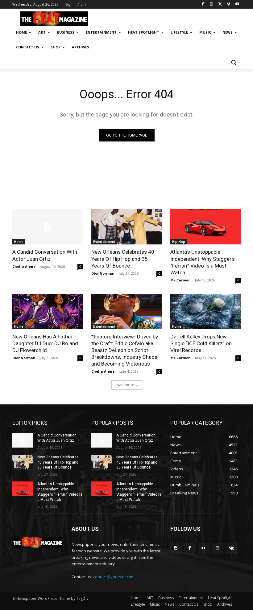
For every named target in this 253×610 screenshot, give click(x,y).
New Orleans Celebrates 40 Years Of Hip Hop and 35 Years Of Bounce (122, 258)
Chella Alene (23, 266)
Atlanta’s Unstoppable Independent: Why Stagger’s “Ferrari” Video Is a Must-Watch (202, 262)
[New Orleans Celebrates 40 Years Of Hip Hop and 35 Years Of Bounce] (126, 226)
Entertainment (104, 241)
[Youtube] (237, 4)
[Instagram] (211, 4)
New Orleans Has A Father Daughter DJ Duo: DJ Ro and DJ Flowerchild (45, 343)
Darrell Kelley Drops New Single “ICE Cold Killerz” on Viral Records (201, 343)
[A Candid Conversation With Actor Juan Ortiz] (47, 226)
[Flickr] (203, 548)
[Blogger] (175, 548)
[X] (220, 4)
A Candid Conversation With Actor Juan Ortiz (44, 255)
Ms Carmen (180, 280)
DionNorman (102, 273)
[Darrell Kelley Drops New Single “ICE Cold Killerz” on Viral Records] (205, 311)
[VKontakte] (231, 548)
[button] (233, 62)
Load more (124, 384)
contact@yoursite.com (114, 576)
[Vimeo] (228, 4)
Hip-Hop (178, 241)
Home (18, 241)
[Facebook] (202, 4)
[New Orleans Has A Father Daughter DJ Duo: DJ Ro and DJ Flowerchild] (47, 311)
